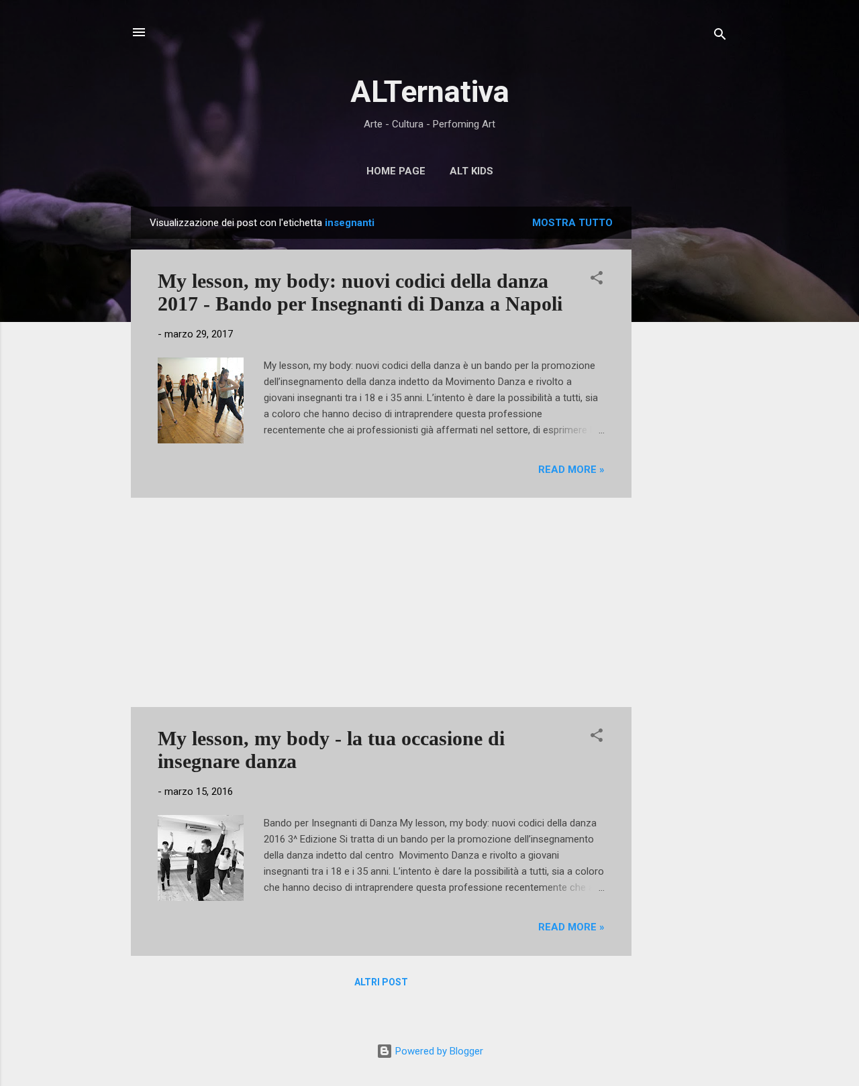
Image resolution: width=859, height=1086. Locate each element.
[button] (597, 280)
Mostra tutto (572, 223)
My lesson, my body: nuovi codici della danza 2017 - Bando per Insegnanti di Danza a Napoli (360, 292)
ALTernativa (429, 91)
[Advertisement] (685, 408)
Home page (395, 171)
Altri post (381, 982)
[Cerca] (720, 36)
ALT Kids (471, 171)
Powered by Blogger (438, 1051)
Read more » (571, 470)
